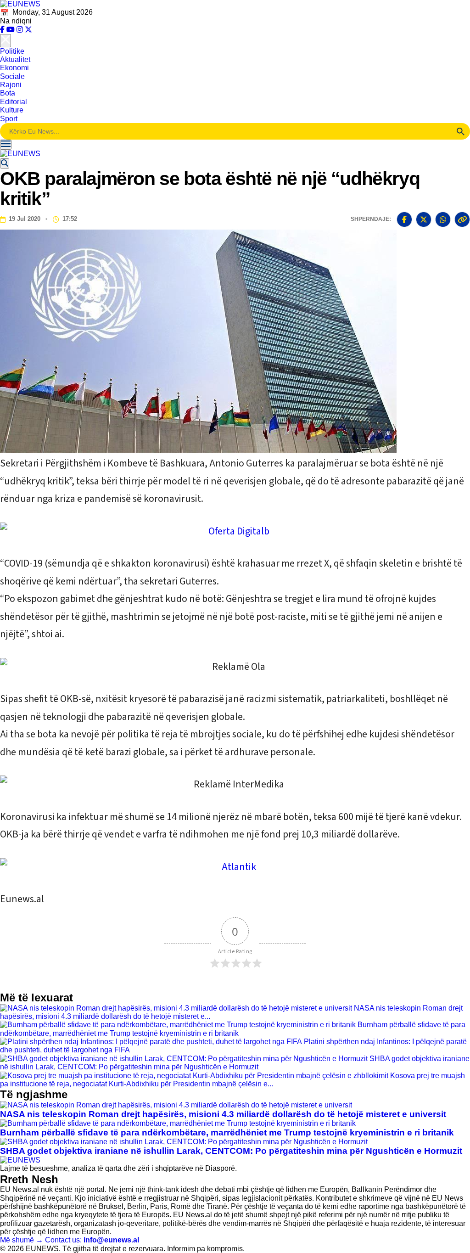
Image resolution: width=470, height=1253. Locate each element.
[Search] (4, 163)
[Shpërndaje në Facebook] (404, 219)
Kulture (11, 110)
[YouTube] (11, 30)
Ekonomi (14, 68)
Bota (7, 93)
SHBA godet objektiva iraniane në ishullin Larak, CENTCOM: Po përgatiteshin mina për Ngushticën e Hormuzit (235, 1063)
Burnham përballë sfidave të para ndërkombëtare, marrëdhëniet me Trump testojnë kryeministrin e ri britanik (232, 1029)
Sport (8, 119)
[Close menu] (5, 40)
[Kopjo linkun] (462, 219)
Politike (12, 51)
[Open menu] (5, 145)
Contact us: (92, 1240)
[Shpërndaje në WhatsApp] (443, 219)
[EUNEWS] (20, 1160)
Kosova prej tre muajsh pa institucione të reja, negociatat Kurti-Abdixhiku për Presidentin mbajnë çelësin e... (232, 1080)
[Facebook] (3, 30)
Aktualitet (15, 59)
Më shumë (21, 1240)
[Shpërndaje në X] (423, 219)
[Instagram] (21, 30)
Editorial (13, 102)
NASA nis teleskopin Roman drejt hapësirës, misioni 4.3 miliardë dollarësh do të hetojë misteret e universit (223, 1114)
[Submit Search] (461, 131)
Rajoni (11, 85)
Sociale (12, 76)
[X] (28, 30)
